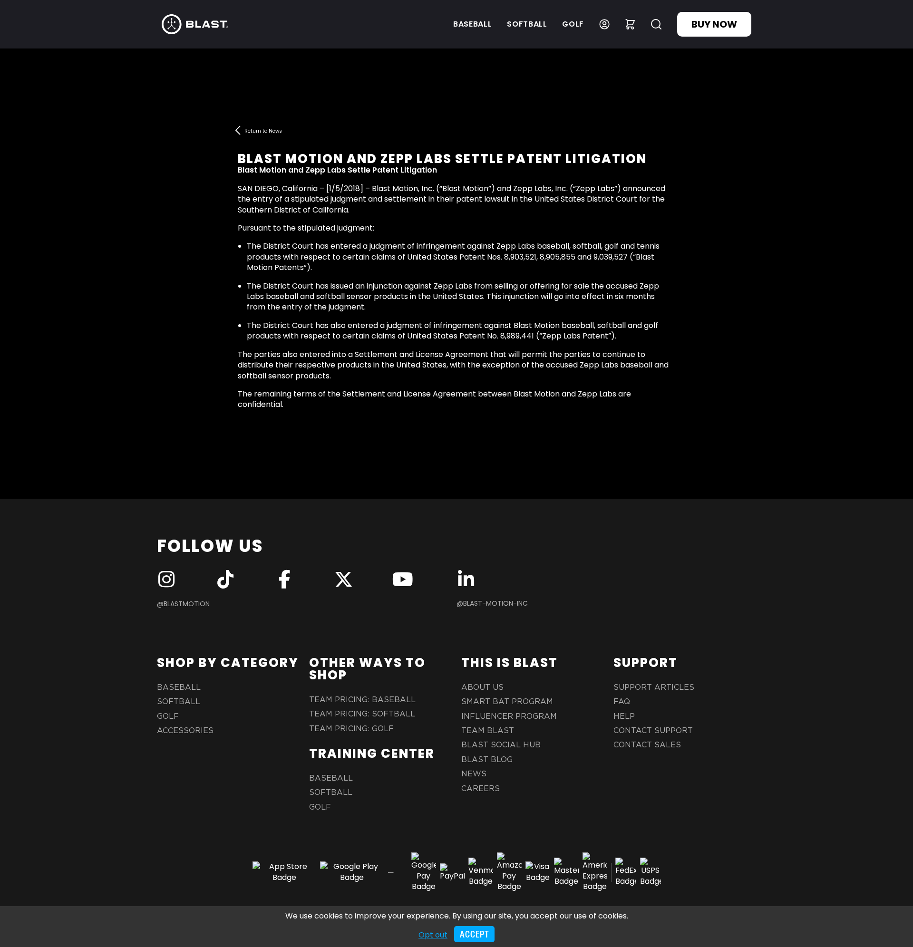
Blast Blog (487, 759)
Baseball (472, 24)
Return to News (263, 131)
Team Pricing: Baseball (362, 700)
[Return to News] (238, 130)
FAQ (621, 701)
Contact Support (653, 730)
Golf (573, 24)
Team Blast (487, 730)
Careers (480, 788)
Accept (474, 934)
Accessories (185, 730)
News (473, 774)
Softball (527, 24)
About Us (482, 687)
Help (624, 716)
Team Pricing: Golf (351, 729)
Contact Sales (647, 745)
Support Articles (653, 687)
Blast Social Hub (501, 745)
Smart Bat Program (507, 701)
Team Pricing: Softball (362, 714)
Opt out (432, 934)
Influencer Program (509, 716)
